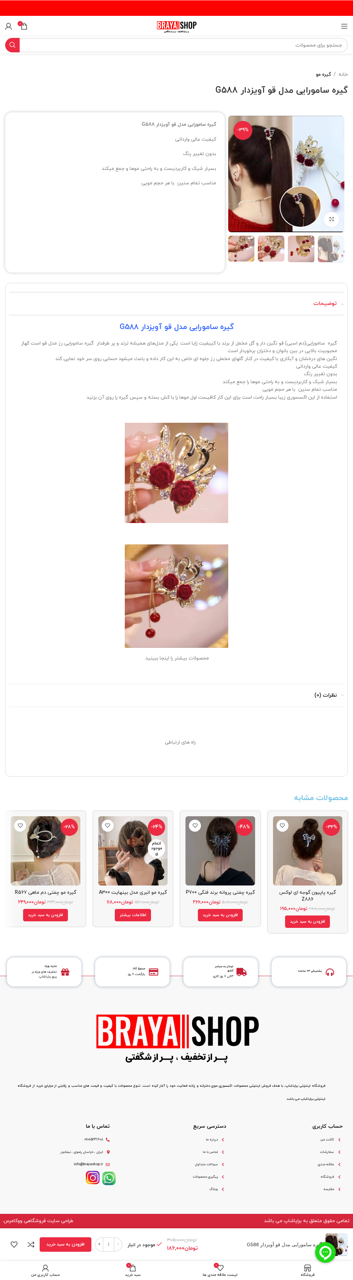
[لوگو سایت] (176, 25)
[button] (307, 921)
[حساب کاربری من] (9, 26)
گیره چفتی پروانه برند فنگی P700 (220, 892)
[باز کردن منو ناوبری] (344, 26)
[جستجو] (12, 45)
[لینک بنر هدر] (176, 8)
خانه (343, 74)
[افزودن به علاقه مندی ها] (282, 826)
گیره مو (323, 74)
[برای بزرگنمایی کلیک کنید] (331, 219)
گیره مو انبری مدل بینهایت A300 (133, 892)
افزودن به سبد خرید (65, 1244)
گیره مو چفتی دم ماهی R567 (45, 892)
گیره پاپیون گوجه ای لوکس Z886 (307, 896)
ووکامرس (12, 1221)
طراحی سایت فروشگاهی (48, 1221)
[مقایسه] (31, 1244)
